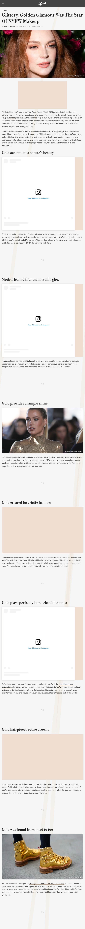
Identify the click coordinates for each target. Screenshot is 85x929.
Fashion (5, 10)
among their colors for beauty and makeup (46, 883)
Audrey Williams (10, 26)
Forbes (12, 117)
